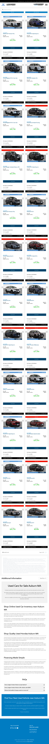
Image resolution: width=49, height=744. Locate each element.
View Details (13, 47)
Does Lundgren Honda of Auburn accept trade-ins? (16, 684)
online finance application (24, 671)
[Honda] (3, 4)
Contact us (6, 708)
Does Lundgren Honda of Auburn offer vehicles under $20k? (18, 687)
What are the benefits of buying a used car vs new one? (16, 690)
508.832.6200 (20, 102)
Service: (42, 1)
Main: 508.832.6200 (21, 1)
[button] (23, 21)
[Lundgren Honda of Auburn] (11, 4)
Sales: (30, 1)
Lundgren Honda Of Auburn (7, 57)
